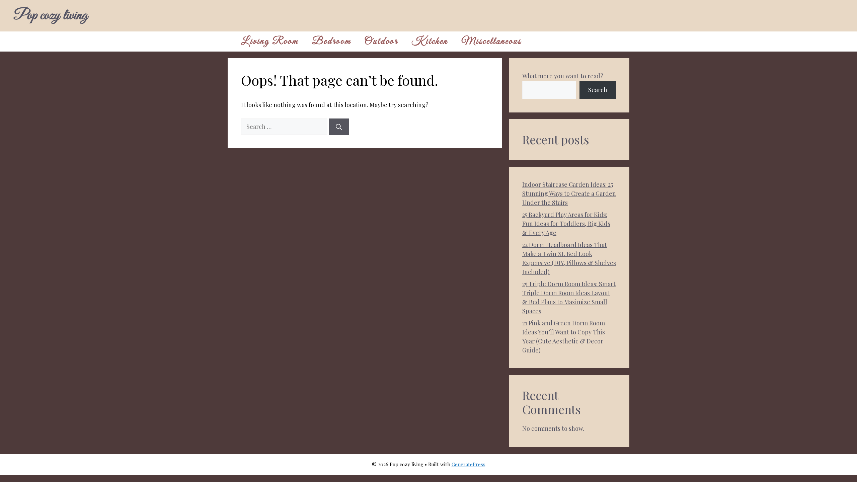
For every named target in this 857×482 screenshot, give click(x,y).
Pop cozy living (50, 15)
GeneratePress (468, 464)
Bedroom (331, 41)
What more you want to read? (562, 76)
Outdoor (381, 41)
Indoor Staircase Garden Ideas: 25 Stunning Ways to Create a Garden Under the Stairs (569, 193)
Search (597, 90)
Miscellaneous (491, 41)
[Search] (339, 126)
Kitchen (429, 41)
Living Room (270, 41)
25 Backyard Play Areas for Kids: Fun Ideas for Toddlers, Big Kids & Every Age (566, 224)
